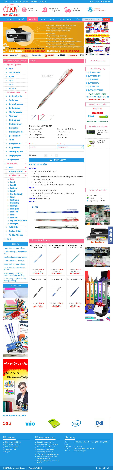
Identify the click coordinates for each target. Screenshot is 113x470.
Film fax (11, 140)
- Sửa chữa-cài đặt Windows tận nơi (14, 269)
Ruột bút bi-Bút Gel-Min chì (18, 221)
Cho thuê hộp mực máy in (45, 452)
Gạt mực (11, 76)
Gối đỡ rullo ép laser (15, 124)
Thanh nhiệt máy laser (16, 152)
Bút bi (12, 179)
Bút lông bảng (14, 200)
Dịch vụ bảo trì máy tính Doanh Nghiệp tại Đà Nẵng (47, 457)
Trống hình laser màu (15, 112)
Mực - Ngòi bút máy (16, 194)
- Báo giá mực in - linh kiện (14, 261)
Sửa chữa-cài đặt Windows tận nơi (48, 454)
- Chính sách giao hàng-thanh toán (15, 252)
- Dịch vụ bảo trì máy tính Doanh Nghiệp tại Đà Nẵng (14, 274)
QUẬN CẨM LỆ (92, 79)
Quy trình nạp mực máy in (45, 442)
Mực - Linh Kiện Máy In (14, 65)
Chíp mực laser (13, 128)
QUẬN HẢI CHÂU (93, 83)
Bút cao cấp (14, 212)
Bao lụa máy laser (14, 148)
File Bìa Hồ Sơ (13, 227)
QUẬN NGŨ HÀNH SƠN (95, 90)
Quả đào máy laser (14, 136)
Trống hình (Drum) (14, 72)
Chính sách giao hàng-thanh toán (47, 444)
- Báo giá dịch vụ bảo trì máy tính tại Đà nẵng (15, 280)
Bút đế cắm (13, 218)
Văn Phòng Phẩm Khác (16, 235)
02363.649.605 (97, 113)
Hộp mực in (12, 88)
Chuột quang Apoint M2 (101, 141)
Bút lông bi (13, 188)
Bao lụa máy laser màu (16, 104)
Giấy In (11, 167)
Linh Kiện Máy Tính (13, 159)
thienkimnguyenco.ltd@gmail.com (97, 121)
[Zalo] (91, 117)
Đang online (93, 195)
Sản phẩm (32, 19)
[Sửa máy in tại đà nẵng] (42, 56)
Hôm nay (92, 198)
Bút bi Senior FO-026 (56, 279)
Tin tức (52, 19)
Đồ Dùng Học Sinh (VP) (16, 171)
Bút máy (13, 191)
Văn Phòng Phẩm (12, 163)
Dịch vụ (43, 19)
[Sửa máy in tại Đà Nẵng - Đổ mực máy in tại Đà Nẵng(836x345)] (40, 56)
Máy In (9, 239)
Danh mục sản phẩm (17, 61)
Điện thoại (68, 446)
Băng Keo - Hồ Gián (15, 231)
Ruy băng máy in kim (15, 96)
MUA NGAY (60, 160)
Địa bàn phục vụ (65, 19)
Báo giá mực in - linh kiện (45, 449)
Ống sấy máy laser (14, 108)
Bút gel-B (13, 185)
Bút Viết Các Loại (14, 175)
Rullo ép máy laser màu (16, 132)
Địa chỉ (67, 442)
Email (67, 448)
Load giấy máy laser (15, 156)
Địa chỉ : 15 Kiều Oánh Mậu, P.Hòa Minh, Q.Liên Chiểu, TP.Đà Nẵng (24, 1)
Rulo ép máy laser (14, 120)
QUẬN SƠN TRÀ (93, 86)
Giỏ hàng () (106, 1)
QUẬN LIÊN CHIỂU (93, 72)
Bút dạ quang (14, 209)
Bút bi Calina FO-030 (75, 279)
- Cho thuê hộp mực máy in (14, 264)
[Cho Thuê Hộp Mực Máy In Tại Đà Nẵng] (44, 56)
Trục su (11, 80)
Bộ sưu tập (97, 220)
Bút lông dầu (14, 206)
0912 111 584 (97, 109)
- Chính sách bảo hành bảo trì (15, 257)
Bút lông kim (14, 224)
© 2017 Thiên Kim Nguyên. (11, 468)
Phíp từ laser (13, 116)
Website (67, 451)
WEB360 (39, 468)
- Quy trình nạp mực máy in (14, 248)
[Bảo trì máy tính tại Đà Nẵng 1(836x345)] (47, 56)
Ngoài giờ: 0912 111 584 (97, 99)
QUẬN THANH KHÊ (93, 76)
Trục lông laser (13, 100)
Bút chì (12, 197)
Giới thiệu (21, 19)
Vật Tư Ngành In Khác (13, 92)
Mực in (11, 68)
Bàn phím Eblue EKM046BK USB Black (102, 132)
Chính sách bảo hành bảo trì (46, 447)
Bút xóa (12, 215)
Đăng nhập (95, 1)
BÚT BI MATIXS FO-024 (38, 279)
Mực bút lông (14, 203)
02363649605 (63, 147)
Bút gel (12, 182)
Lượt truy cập (94, 201)
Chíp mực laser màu (15, 144)
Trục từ (11, 84)
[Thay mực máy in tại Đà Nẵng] (46, 56)
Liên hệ (78, 19)
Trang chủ (9, 19)
